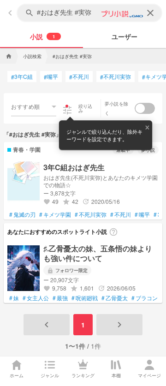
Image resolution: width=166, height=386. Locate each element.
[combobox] (33, 107)
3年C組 (22, 76)
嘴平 (51, 76)
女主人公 (36, 298)
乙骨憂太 (114, 298)
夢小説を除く (116, 108)
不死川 (79, 76)
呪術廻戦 (84, 298)
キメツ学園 (55, 214)
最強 (60, 298)
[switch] (145, 108)
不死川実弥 (115, 76)
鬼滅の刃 (22, 214)
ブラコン (144, 298)
